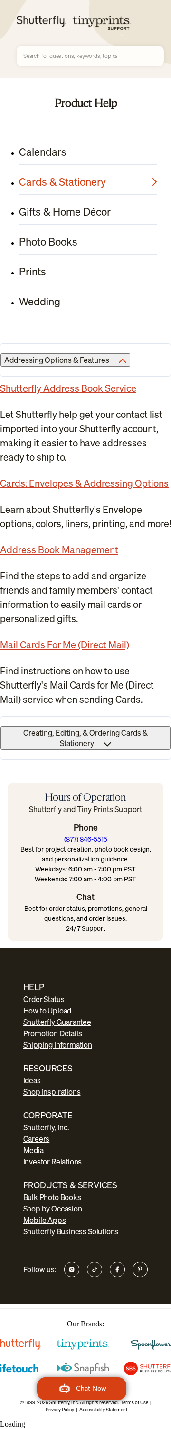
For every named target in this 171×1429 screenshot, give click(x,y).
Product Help (86, 103)
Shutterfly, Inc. (46, 1127)
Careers (36, 1139)
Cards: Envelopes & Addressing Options (84, 483)
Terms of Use (134, 1403)
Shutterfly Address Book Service (68, 388)
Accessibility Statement (103, 1410)
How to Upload (47, 1010)
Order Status (44, 999)
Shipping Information (57, 1045)
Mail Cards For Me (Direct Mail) (64, 644)
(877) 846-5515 (85, 838)
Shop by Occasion (52, 1208)
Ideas (32, 1080)
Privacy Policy (60, 1410)
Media (33, 1150)
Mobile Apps (44, 1220)
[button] (81, 1388)
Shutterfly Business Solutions (71, 1231)
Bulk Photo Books (52, 1197)
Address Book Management (59, 549)
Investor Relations (52, 1161)
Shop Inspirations (52, 1092)
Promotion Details (52, 1033)
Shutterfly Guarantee (57, 1022)
